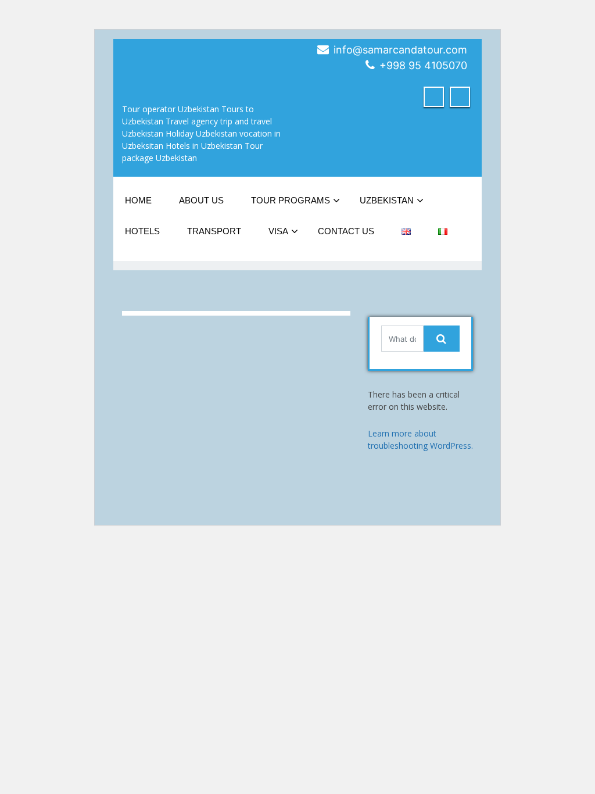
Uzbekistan (387, 200)
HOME (138, 200)
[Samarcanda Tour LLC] (157, 61)
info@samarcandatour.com (400, 50)
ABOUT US (201, 200)
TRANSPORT (214, 231)
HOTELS (142, 231)
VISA (278, 231)
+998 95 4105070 (423, 65)
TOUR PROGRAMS (290, 200)
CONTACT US (346, 231)
